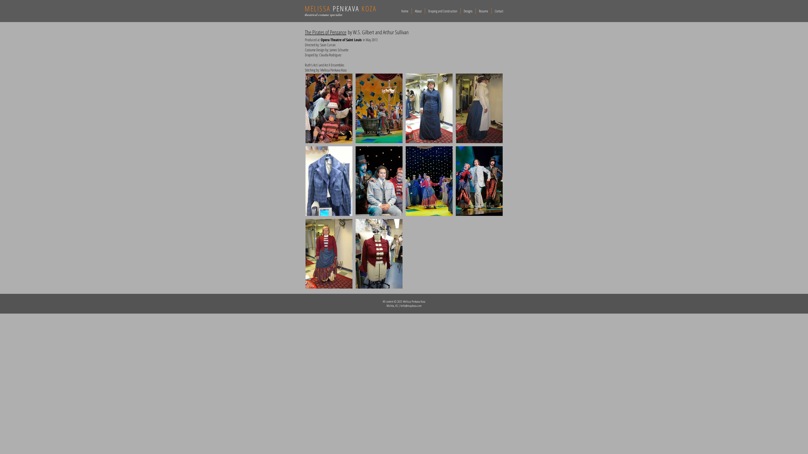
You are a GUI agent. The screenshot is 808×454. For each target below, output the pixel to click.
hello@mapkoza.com (411, 306)
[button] (329, 108)
